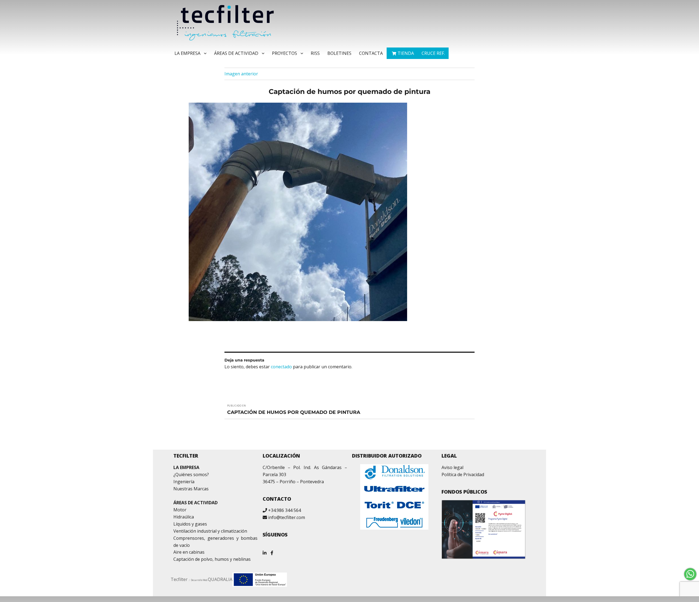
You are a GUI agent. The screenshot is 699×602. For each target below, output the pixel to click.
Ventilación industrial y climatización (210, 531)
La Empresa (187, 53)
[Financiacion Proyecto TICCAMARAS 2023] (259, 579)
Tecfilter (179, 579)
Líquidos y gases (190, 524)
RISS (315, 53)
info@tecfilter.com (286, 517)
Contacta (371, 53)
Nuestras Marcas (191, 489)
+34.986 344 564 (284, 510)
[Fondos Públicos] (484, 529)
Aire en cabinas (189, 552)
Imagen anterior (241, 74)
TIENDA (406, 53)
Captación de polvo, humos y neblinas (212, 559)
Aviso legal (452, 467)
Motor (179, 510)
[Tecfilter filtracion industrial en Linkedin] (264, 550)
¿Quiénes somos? (191, 474)
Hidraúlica (183, 517)
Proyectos (284, 53)
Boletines (339, 53)
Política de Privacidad (463, 474)
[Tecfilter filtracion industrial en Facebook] (272, 550)
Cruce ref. (433, 53)
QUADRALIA (220, 579)
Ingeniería (183, 482)
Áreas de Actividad (236, 53)
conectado (281, 367)
